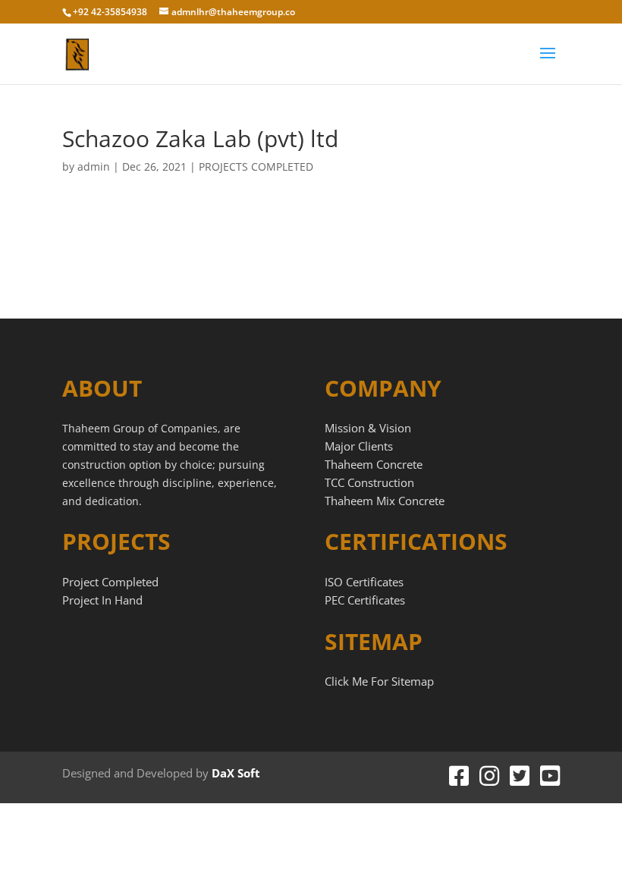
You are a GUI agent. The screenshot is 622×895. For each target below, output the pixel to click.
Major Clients (359, 446)
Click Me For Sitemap (379, 681)
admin (93, 166)
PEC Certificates (365, 600)
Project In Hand (102, 600)
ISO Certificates (364, 581)
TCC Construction (369, 482)
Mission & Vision (368, 427)
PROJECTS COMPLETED (256, 166)
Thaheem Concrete (374, 464)
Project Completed (110, 581)
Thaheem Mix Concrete (385, 500)
